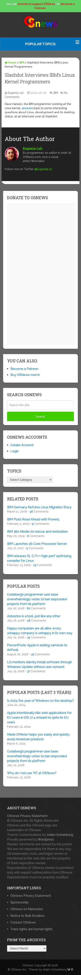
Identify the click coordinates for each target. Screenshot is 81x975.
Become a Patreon (24, 369)
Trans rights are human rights (31, 929)
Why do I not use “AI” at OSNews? (31, 773)
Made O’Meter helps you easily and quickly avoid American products (38, 737)
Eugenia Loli (16, 92)
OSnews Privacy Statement (27, 816)
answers (27, 108)
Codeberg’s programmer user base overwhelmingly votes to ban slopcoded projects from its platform (37, 599)
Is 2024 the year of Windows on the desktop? (40, 700)
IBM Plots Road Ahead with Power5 (33, 519)
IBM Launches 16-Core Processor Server (37, 544)
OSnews (27, 965)
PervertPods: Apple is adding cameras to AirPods (37, 647)
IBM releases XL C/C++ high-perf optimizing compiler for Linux (39, 558)
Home (11, 62)
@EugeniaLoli (43, 169)
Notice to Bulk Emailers (27, 916)
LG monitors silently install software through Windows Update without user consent (39, 664)
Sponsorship (19, 902)
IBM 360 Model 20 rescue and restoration (37, 531)
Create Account (22, 445)
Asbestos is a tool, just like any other (33, 616)
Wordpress (46, 839)
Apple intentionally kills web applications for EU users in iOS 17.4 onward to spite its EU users (39, 717)
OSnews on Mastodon (26, 909)
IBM (21, 62)
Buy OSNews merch (25, 375)
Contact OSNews (23, 922)
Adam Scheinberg (60, 835)
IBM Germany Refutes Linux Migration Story (39, 507)
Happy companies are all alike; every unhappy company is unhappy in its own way (39, 630)
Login (14, 451)
